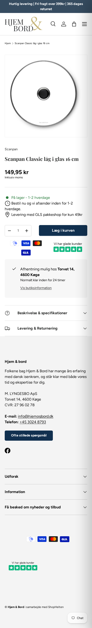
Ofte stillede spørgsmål (28, 435)
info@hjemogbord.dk (35, 416)
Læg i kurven (63, 230)
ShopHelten (56, 607)
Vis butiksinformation (36, 288)
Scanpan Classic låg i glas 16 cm (32, 43)
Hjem (8, 43)
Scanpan (11, 149)
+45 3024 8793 (33, 422)
